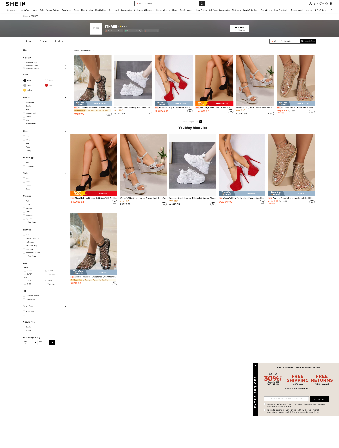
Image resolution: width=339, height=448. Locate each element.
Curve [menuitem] (76, 10)
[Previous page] (197, 121)
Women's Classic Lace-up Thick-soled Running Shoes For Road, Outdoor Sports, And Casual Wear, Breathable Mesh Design (133, 107)
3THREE (111, 26)
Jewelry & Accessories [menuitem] (123, 10)
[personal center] (310, 3)
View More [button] (32, 124)
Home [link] (25, 16)
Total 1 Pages (188, 122)
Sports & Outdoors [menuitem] (250, 10)
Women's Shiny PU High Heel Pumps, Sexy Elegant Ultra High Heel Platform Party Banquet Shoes (174, 107)
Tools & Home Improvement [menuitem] (302, 10)
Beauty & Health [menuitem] (163, 10)
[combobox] (84, 50)
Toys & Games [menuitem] (266, 10)
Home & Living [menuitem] (87, 10)
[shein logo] (15, 4)
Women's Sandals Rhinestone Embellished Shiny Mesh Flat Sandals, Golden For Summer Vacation (296, 107)
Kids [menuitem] (110, 10)
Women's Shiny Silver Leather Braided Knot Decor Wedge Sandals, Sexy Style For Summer (255, 107)
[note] (93, 103)
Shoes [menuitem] (174, 10)
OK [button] (52, 342)
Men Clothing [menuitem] (100, 10)
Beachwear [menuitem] (66, 10)
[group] (45, 62)
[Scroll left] (328, 10)
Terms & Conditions (287, 404)
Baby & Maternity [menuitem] (281, 10)
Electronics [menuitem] (236, 10)
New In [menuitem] (34, 10)
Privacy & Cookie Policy (280, 406)
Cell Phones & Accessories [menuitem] (219, 10)
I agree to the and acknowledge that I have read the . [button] (297, 405)
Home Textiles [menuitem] (201, 10)
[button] (326, 3)
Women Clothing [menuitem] (52, 10)
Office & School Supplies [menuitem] (324, 10)
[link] (315, 3)
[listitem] (114, 31)
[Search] (202, 3)
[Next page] (203, 121)
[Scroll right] (331, 10)
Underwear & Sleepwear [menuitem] (144, 10)
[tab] (28, 41)
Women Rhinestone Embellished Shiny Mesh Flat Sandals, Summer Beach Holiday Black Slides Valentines (93, 107)
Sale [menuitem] (42, 10)
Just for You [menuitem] (24, 10)
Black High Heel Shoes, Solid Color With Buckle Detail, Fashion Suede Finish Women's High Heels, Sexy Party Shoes (214, 107)
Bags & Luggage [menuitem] (186, 10)
